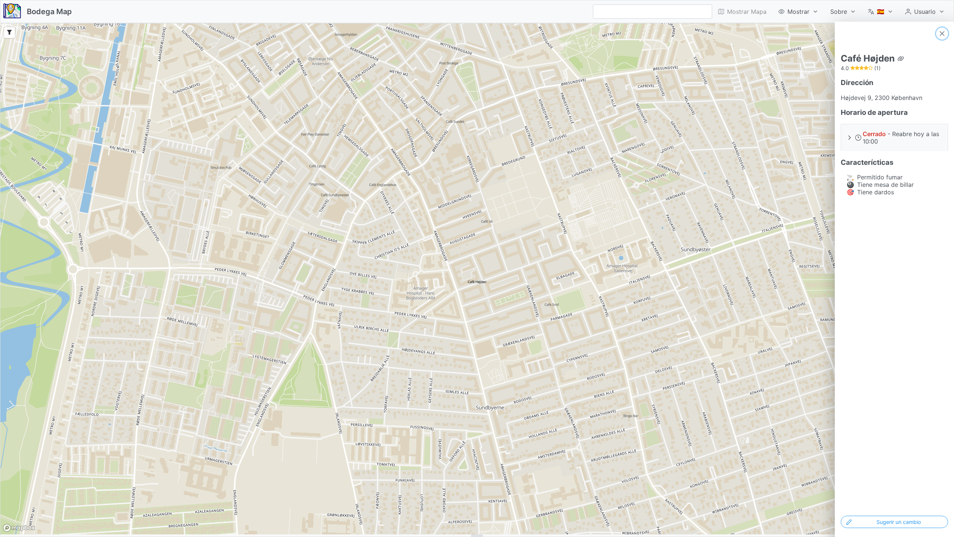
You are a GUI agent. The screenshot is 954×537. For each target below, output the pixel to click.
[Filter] (9, 32)
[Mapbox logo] (19, 528)
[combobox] (652, 11)
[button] (894, 137)
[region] (477, 278)
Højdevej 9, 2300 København (881, 97)
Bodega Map (49, 11)
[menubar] (831, 11)
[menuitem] (798, 11)
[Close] (942, 34)
